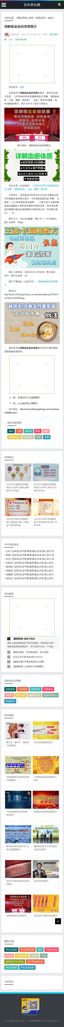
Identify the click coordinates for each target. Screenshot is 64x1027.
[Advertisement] (32, 64)
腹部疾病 (18, 638)
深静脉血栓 (14, 437)
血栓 (50, 18)
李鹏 (47, 437)
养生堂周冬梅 (27, 949)
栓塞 (38, 437)
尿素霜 (9, 955)
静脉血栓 (28, 437)
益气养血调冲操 (35, 961)
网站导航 (22, 18)
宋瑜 (44, 955)
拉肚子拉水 (29, 638)
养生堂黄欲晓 (27, 967)
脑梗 (38, 431)
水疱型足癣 (21, 955)
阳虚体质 (10, 701)
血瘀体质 (10, 689)
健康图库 (18, 666)
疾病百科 (41, 18)
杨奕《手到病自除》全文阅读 (34, 652)
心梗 (19, 431)
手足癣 (34, 955)
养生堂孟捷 (11, 949)
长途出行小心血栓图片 (29, 397)
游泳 (46, 431)
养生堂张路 (11, 967)
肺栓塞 (28, 431)
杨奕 (16, 652)
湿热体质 (20, 695)
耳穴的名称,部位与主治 (30, 657)
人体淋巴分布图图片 (34, 666)
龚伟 (40, 949)
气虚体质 (22, 689)
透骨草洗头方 (50, 695)
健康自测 (18, 661)
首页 (31, 18)
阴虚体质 (35, 689)
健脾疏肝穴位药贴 (15, 961)
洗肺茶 (9, 695)
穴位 (16, 657)
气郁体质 (48, 689)
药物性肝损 (51, 949)
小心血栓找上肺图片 (28, 403)
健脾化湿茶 (34, 695)
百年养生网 (32, 5)
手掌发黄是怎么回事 (34, 661)
